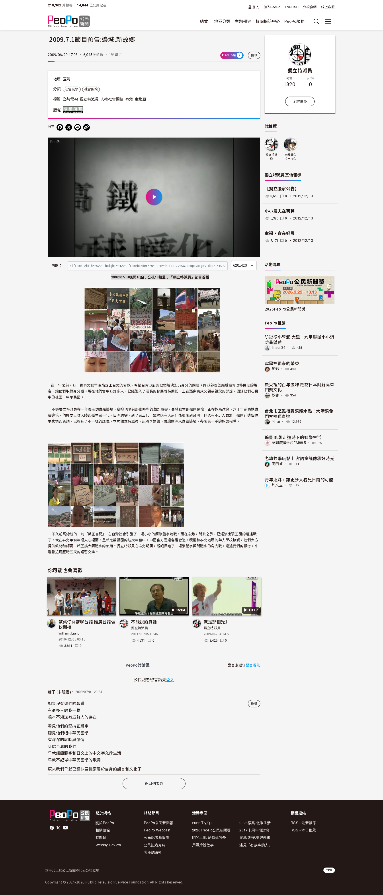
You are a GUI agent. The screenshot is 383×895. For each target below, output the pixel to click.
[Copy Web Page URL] (86, 127)
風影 (275, 369)
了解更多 (300, 101)
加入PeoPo (272, 7)
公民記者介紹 (155, 844)
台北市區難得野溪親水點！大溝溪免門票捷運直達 (299, 413)
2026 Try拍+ (202, 822)
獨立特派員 (89, 99)
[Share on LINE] (77, 127)
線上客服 (328, 7)
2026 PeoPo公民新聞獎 (211, 830)
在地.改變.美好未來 (254, 837)
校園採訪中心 (268, 21)
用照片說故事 (203, 844)
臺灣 (67, 79)
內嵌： (56, 265)
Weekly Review (108, 844)
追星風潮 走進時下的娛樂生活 (293, 437)
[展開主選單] (328, 21)
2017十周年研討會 (254, 830)
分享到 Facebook (254, 144)
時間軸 (101, 837)
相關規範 (103, 830)
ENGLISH (292, 7)
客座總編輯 (153, 852)
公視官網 (310, 7)
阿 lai (276, 421)
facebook (52, 828)
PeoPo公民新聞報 (158, 822)
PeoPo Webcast (157, 830)
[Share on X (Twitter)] (68, 127)
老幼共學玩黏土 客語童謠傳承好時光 (299, 458)
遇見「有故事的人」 (255, 844)
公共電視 (70, 99)
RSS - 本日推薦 (303, 830)
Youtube (66, 828)
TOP (329, 870)
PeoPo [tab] (138, 665)
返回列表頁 (154, 783)
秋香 (275, 395)
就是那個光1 (216, 622)
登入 (255, 7)
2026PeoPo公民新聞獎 (285, 309)
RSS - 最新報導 (303, 822)
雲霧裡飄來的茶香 (282, 363)
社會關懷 (71, 89)
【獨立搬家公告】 (282, 188)
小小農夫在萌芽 (280, 211)
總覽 (204, 21)
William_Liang (69, 633)
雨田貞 (277, 464)
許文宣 (277, 485)
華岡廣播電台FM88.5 (289, 443)
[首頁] (69, 21)
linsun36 (278, 348)
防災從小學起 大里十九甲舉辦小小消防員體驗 (299, 339)
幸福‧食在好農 (280, 233)
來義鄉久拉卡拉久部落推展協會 (290, 157)
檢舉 (254, 55)
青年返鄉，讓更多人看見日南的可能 (299, 479)
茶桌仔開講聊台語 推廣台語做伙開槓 (87, 624)
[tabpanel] (154, 725)
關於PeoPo (105, 822)
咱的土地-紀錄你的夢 (209, 837)
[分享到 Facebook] (60, 127)
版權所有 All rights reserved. (74, 109)
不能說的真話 (144, 622)
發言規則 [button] (253, 665)
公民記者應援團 (156, 837)
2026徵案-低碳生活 (255, 822)
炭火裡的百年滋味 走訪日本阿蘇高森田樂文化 (299, 387)
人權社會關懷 (111, 99)
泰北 (129, 99)
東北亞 (140, 99)
